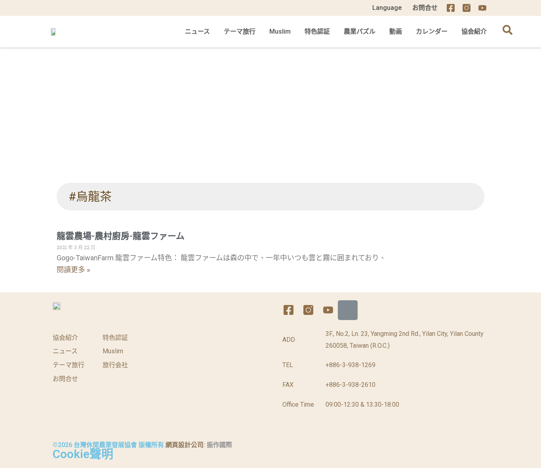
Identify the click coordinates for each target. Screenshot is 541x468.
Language (387, 7)
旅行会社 (115, 365)
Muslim (280, 31)
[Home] (498, 8)
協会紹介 (474, 31)
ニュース (197, 31)
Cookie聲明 (83, 454)
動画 (395, 31)
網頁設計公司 (185, 445)
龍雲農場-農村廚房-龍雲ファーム (121, 236)
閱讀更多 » (73, 269)
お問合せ (425, 7)
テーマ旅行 (239, 31)
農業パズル (359, 31)
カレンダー (432, 31)
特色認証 (317, 31)
